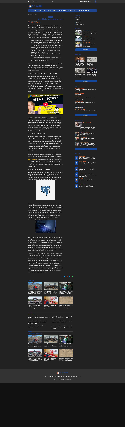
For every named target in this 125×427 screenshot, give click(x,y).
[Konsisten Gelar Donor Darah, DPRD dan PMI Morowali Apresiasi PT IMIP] (51, 300)
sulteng (78, 22)
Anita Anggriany (34, 21)
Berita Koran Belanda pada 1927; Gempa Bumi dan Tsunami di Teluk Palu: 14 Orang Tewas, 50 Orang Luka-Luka (66, 307)
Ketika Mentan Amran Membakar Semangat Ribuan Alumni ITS (85, 111)
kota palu (78, 21)
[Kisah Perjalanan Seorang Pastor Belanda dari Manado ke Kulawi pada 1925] (92, 59)
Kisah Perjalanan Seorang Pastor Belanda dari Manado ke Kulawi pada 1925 (91, 64)
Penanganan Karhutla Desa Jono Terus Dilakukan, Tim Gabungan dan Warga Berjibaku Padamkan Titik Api (35, 292)
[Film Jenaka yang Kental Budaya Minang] (77, 139)
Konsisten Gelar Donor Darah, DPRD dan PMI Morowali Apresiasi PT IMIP (50, 306)
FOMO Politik (78, 94)
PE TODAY (81, 10)
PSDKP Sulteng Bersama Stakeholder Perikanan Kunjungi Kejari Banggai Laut (87, 158)
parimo (78, 19)
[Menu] (29, 1)
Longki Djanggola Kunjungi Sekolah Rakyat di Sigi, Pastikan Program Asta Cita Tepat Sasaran (50, 292)
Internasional (41, 10)
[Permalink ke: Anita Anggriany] (29, 21)
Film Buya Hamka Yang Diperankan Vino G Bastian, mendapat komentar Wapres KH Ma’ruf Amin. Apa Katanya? (88, 144)
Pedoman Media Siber (76, 376)
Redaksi (87, 10)
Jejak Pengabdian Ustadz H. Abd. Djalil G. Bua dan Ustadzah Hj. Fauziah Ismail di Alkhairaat (80, 64)
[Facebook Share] (62, 277)
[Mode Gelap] (96, 1)
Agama (76, 10)
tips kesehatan (80, 24)
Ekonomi (55, 10)
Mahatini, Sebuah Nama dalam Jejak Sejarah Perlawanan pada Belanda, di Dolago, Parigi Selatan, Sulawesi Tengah (80, 76)
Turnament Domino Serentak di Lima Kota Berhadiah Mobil (87, 134)
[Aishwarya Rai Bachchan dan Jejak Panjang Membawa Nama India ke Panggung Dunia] (78, 124)
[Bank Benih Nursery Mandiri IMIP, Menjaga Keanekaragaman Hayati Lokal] (78, 32)
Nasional (49, 10)
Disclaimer (68, 376)
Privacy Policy (57, 376)
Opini (71, 10)
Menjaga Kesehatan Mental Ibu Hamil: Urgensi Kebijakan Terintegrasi (84, 98)
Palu (30, 10)
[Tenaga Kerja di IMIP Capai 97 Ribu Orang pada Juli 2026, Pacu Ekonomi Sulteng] (78, 44)
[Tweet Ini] (64, 277)
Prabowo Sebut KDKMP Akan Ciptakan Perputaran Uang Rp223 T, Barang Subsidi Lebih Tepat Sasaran (87, 175)
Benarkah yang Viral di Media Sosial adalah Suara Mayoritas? (85, 90)
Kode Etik (51, 376)
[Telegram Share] (70, 277)
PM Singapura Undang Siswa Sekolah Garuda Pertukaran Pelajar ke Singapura (91, 76)
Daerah (34, 10)
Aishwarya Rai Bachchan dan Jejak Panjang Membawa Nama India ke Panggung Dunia (87, 128)
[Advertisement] (68, 44)
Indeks (46, 376)
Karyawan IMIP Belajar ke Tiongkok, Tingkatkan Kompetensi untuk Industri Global (86, 169)
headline (78, 17)
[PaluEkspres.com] (35, 6)
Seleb (60, 10)
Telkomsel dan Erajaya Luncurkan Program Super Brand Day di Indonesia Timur (88, 163)
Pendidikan (66, 10)
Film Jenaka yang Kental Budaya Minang (87, 139)
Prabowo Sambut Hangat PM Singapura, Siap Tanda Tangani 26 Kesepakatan (87, 180)
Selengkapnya (85, 49)
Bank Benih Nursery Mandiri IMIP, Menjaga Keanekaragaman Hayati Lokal (90, 33)
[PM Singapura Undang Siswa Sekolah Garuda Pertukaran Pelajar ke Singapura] (92, 70)
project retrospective (33, 159)
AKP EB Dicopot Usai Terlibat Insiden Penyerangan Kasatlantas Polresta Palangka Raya (35, 306)
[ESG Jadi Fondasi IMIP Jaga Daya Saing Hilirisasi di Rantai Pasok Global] (78, 38)
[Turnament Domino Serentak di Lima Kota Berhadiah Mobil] (77, 134)
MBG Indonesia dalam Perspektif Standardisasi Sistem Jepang (85, 103)
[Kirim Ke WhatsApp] (72, 277)
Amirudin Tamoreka (79, 107)
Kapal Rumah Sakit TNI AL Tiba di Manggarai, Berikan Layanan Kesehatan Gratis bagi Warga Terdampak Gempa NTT (66, 292)
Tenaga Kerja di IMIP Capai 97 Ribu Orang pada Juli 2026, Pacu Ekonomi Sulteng (89, 45)
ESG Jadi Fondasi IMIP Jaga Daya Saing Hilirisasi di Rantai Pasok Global (89, 39)
